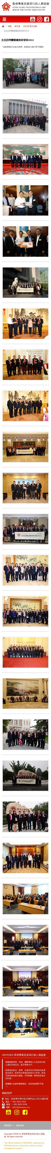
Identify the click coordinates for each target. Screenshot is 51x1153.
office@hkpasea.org (21, 1107)
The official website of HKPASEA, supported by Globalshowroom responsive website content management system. (24, 1145)
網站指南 (20, 1125)
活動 (10, 26)
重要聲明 (8, 1125)
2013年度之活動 (30, 26)
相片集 (17, 26)
